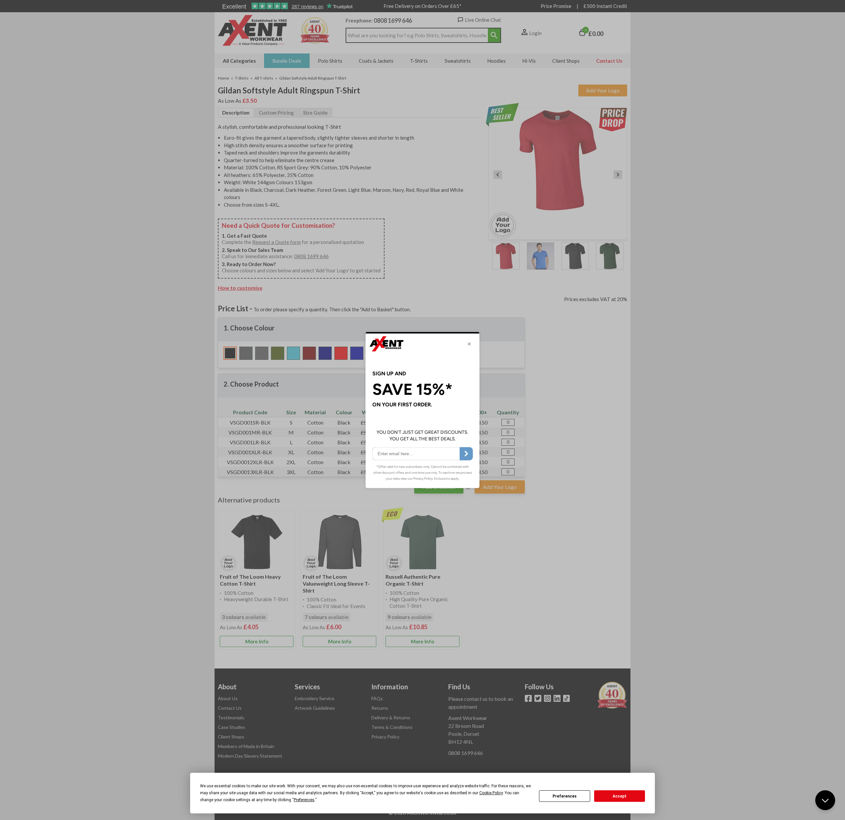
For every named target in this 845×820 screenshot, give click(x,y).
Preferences (565, 796)
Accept (619, 796)
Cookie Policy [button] (491, 793)
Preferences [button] (304, 800)
